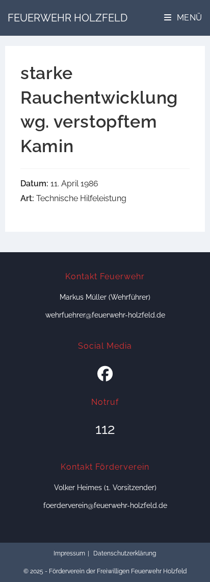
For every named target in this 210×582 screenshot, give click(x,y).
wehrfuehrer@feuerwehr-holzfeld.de (105, 315)
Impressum (69, 553)
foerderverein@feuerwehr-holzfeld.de (105, 505)
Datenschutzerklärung (124, 553)
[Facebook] (105, 374)
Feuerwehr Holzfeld (67, 18)
